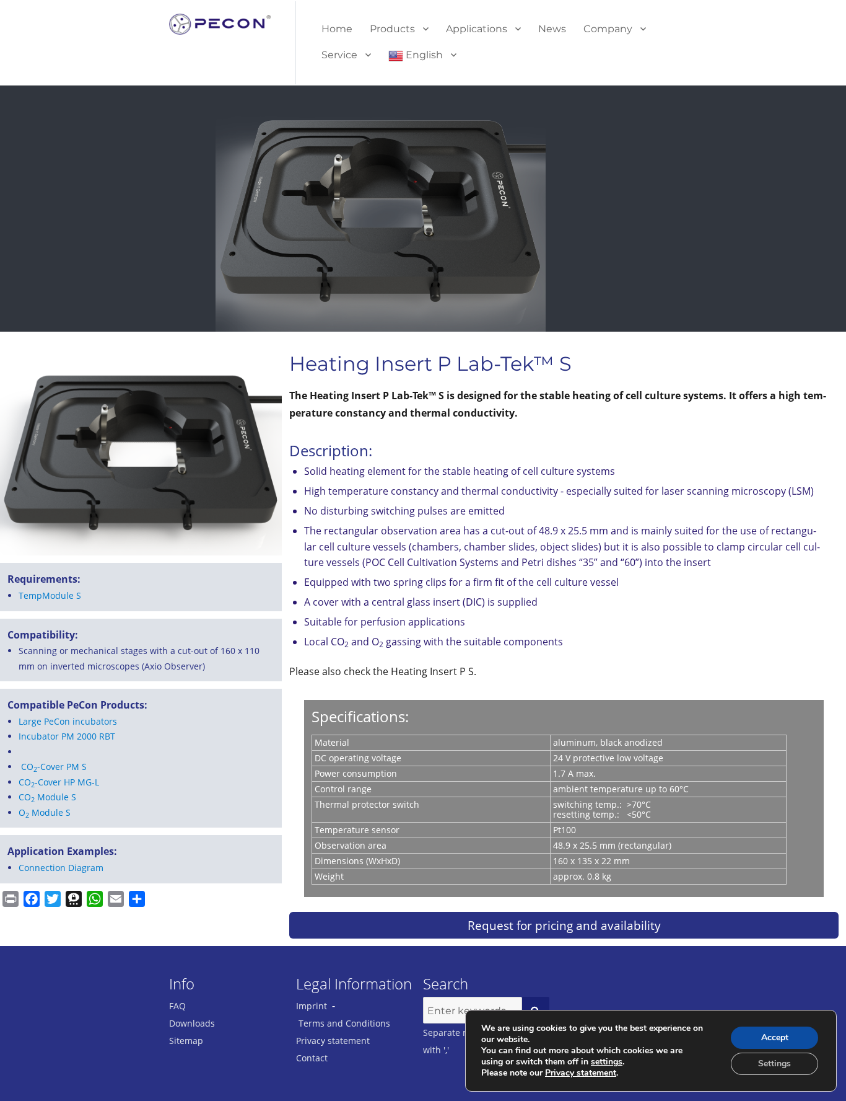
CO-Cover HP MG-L (59, 782)
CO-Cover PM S (54, 766)
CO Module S (47, 797)
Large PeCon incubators (68, 721)
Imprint (311, 1006)
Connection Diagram (61, 867)
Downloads (192, 1023)
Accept (774, 1037)
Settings (774, 1063)
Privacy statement (333, 1040)
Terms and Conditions (344, 1023)
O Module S (45, 812)
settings (606, 1062)
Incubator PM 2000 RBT (67, 736)
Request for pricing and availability (564, 925)
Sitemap (186, 1040)
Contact (312, 1058)
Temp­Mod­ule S (50, 595)
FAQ (177, 1006)
